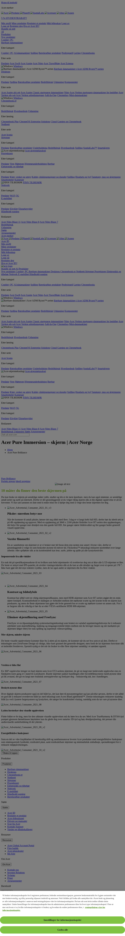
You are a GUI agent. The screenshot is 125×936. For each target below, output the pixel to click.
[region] (62, 913)
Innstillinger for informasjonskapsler (62, 920)
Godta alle (62, 930)
